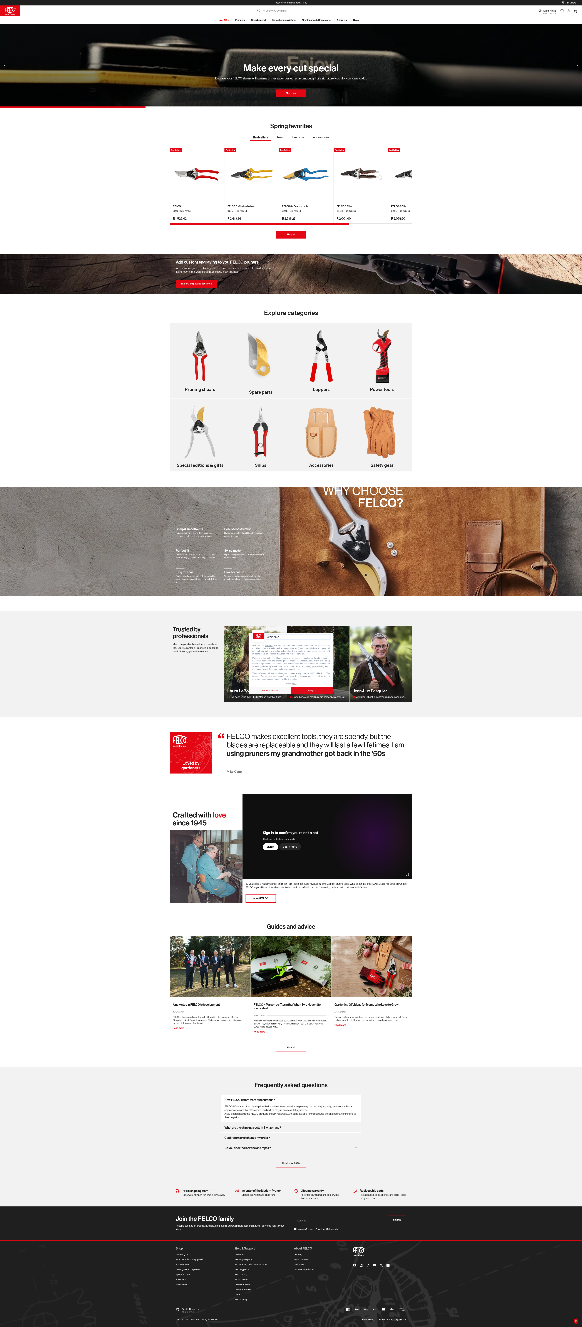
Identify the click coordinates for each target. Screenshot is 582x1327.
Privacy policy (333, 1229)
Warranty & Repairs (243, 1259)
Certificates (299, 1264)
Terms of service (385, 1319)
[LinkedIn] (388, 1265)
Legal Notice (400, 1319)
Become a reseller (243, 1284)
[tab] (260, 138)
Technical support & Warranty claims (251, 1264)
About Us (342, 20)
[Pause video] (407, 874)
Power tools (181, 1279)
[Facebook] (354, 1265)
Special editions (183, 1274)
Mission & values (301, 1259)
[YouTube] (374, 1265)
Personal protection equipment (189, 1259)
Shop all (291, 234)
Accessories (181, 1284)
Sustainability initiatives (304, 1269)
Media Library (241, 1299)
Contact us (239, 1254)
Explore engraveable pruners (196, 283)
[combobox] (294, 11)
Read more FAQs (291, 1163)
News (356, 20)
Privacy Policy (368, 1319)
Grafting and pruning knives (188, 1269)
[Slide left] (236, 3)
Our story (298, 1254)
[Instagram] (361, 1265)
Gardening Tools (183, 1254)
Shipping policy (242, 1269)
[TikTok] (368, 1265)
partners (269, 645)
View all (291, 1047)
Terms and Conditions (315, 1229)
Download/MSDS (243, 1289)
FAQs (237, 1294)
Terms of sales (241, 1279)
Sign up (397, 1219)
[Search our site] (259, 11)
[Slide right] (346, 3)
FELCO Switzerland (192, 1319)
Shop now (291, 93)
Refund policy (241, 1274)
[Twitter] (381, 1265)
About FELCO (260, 898)
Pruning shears (182, 1264)
